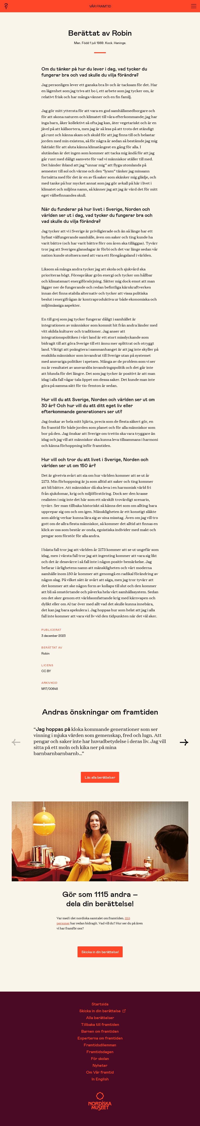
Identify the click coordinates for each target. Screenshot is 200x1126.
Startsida (100, 1004)
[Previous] (16, 742)
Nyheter (100, 1065)
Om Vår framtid (100, 1072)
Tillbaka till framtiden (100, 1024)
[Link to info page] (6, 6)
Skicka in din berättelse (100, 1010)
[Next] (184, 742)
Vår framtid (100, 6)
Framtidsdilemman (100, 1044)
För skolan (100, 1058)
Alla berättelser (100, 1017)
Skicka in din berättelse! (100, 952)
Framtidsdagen (100, 1051)
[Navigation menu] (193, 6)
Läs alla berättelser (100, 777)
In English (100, 1079)
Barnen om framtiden (100, 1031)
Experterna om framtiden (100, 1038)
